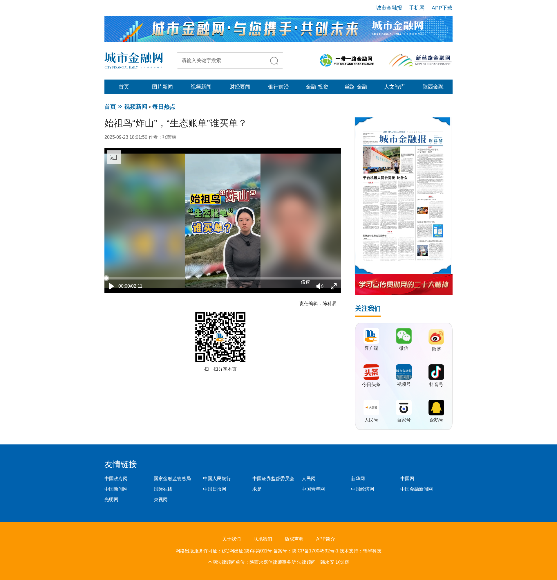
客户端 (371, 348)
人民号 (371, 419)
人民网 (309, 478)
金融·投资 (317, 87)
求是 (257, 489)
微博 (436, 349)
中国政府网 (116, 478)
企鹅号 (436, 419)
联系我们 (263, 538)
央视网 (161, 499)
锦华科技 (372, 550)
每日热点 (164, 106)
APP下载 (442, 8)
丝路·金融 (356, 87)
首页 (124, 87)
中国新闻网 (116, 489)
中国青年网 (313, 489)
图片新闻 (162, 87)
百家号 (404, 419)
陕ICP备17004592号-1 (316, 550)
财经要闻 (239, 87)
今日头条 (371, 384)
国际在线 (163, 489)
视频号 (404, 384)
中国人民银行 (217, 478)
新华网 (358, 478)
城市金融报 (389, 8)
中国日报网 (214, 489)
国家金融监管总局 (172, 478)
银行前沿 (278, 87)
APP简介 (325, 538)
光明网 (111, 499)
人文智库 (394, 87)
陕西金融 (433, 87)
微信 (403, 348)
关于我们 (231, 538)
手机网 (417, 8)
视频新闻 (201, 87)
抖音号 (436, 384)
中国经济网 (362, 489)
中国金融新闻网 (416, 489)
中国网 (407, 478)
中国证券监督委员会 (273, 478)
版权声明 (294, 538)
